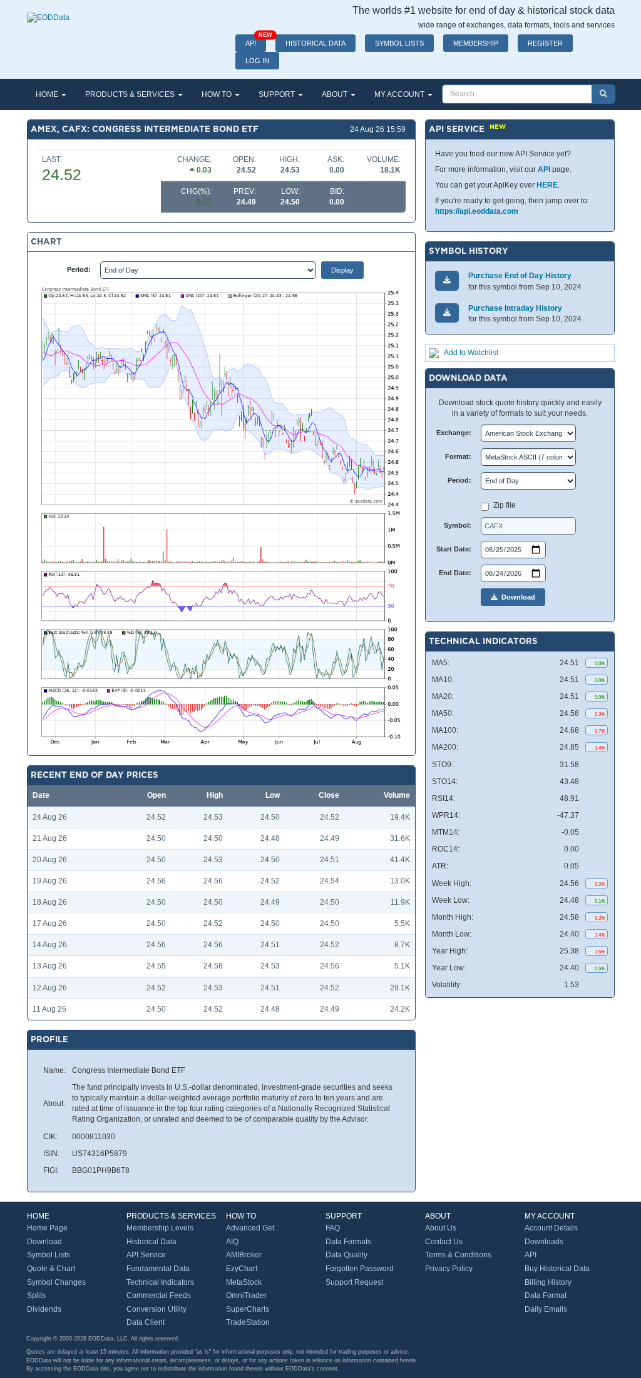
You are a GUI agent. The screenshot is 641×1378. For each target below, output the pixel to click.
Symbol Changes (56, 1282)
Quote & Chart (51, 1268)
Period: (79, 269)
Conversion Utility (156, 1309)
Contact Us (444, 1241)
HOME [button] (48, 94)
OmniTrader (246, 1295)
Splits (36, 1295)
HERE (547, 185)
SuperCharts (247, 1309)
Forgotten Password (360, 1268)
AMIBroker (244, 1254)
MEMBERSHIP (475, 43)
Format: (458, 456)
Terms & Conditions (458, 1254)
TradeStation (248, 1322)
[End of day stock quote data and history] (48, 11)
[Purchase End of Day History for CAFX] (447, 280)
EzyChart (241, 1268)
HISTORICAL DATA (315, 43)
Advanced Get (250, 1228)
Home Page (47, 1228)
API (255, 40)
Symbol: (457, 525)
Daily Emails (546, 1309)
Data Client (145, 1322)
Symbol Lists (48, 1254)
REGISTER (545, 43)
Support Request (354, 1282)
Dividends (44, 1309)
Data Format (546, 1295)
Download (516, 597)
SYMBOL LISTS (399, 43)
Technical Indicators (160, 1282)
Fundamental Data (158, 1268)
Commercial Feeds (158, 1295)
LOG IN (257, 60)
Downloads (544, 1241)
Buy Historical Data (557, 1268)
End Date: (455, 572)
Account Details (551, 1228)
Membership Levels (159, 1228)
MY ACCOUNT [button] (400, 94)
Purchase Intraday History (515, 308)
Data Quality (346, 1254)
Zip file (504, 505)
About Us (440, 1228)
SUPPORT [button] (278, 94)
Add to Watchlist (471, 352)
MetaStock (244, 1282)
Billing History (548, 1282)
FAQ (333, 1228)
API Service (146, 1254)
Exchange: (453, 432)
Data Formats (348, 1241)
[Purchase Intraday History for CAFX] (447, 313)
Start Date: (453, 549)
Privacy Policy (449, 1268)
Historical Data (151, 1241)
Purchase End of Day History (520, 275)
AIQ (232, 1241)
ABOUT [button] (335, 94)
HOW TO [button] (217, 94)
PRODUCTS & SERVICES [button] (131, 94)
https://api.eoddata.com (476, 211)
